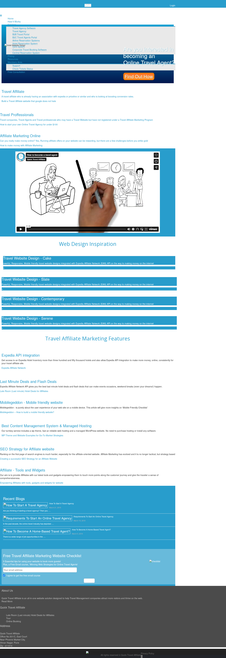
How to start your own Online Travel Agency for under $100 (29, 124)
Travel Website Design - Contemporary (33, 298)
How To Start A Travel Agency (61, 503)
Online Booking (13, 621)
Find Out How (139, 76)
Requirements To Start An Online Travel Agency (93, 516)
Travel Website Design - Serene (28, 318)
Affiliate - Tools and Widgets (22, 470)
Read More (7, 601)
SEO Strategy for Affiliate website (27, 448)
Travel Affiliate (13, 91)
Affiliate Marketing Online (20, 135)
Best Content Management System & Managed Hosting (46, 425)
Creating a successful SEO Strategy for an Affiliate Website (28, 458)
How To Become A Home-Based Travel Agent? (91, 529)
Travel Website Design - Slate (26, 279)
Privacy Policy (147, 653)
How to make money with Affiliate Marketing (21, 145)
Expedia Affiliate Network (14, 367)
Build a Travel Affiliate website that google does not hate (29, 101)
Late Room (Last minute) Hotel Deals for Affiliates (24, 391)
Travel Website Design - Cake (27, 258)
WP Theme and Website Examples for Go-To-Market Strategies (32, 435)
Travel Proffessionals (17, 114)
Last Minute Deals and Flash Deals (28, 381)
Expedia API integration (21, 355)
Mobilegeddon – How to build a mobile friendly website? (27, 412)
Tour (8, 618)
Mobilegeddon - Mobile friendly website (31, 402)
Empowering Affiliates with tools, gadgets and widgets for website (31, 482)
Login (172, 5)
